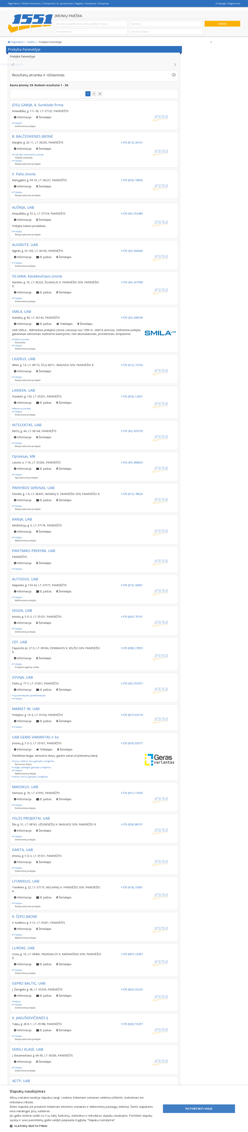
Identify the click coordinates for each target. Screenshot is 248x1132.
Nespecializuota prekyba (27, 167)
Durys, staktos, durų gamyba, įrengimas (33, 764)
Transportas (48, 3)
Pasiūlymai (90, 3)
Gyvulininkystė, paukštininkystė (29, 699)
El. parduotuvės (65, 3)
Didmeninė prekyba (25, 130)
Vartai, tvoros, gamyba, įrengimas (30, 780)
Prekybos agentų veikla (27, 670)
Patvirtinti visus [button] (199, 1108)
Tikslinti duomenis (30, 3)
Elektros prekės (21, 343)
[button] (83, 1126)
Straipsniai (103, 3)
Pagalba (79, 3)
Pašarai (17, 1005)
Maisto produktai (22, 412)
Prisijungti (221, 3)
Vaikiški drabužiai (24, 161)
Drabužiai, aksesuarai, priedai (28, 158)
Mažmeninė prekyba (25, 544)
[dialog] (124, 1108)
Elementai (20, 346)
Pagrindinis (13, 3)
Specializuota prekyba (26, 481)
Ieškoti (222, 23)
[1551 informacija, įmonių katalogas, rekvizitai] (30, 23)
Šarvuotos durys (23, 768)
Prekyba (17, 126)
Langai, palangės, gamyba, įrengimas (32, 771)
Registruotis (234, 3)
